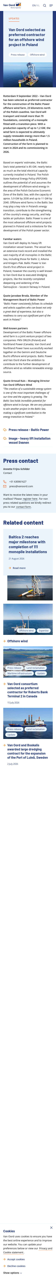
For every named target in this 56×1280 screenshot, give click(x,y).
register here (30, 498)
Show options (11, 1272)
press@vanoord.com (21, 486)
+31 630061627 (17, 481)
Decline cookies (16, 1266)
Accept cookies (16, 1259)
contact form (23, 506)
